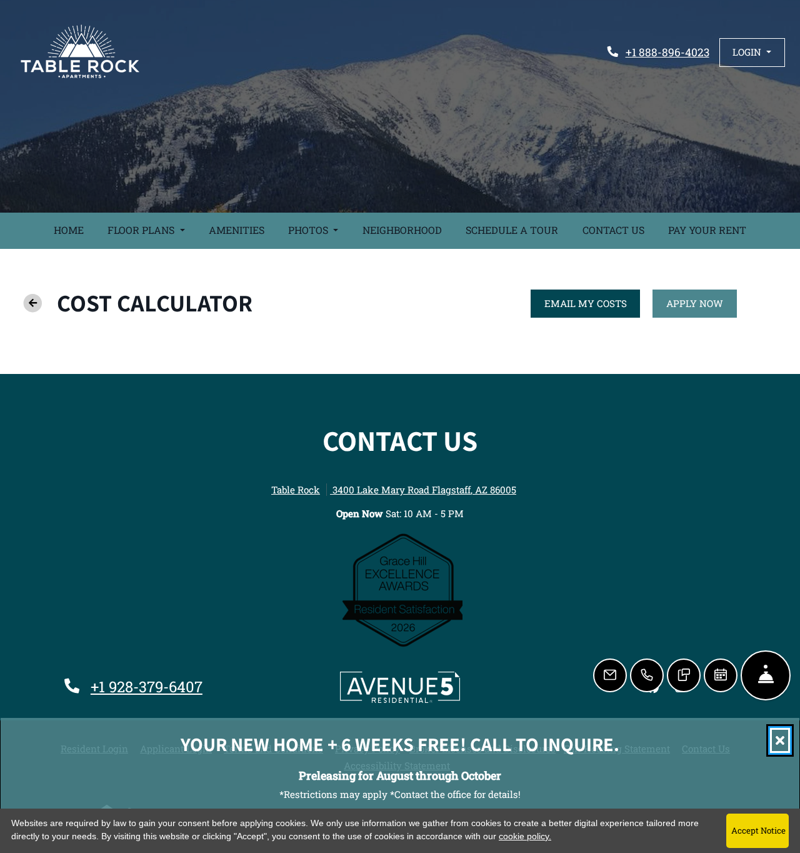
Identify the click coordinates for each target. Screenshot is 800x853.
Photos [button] (309, 229)
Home (69, 229)
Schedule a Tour (512, 229)
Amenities (236, 229)
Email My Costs (592, 303)
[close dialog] (780, 740)
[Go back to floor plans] (32, 303)
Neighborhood (402, 229)
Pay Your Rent (713, 229)
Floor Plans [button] (142, 229)
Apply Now (701, 303)
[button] (752, 52)
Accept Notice (758, 830)
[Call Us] (647, 675)
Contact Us (613, 229)
